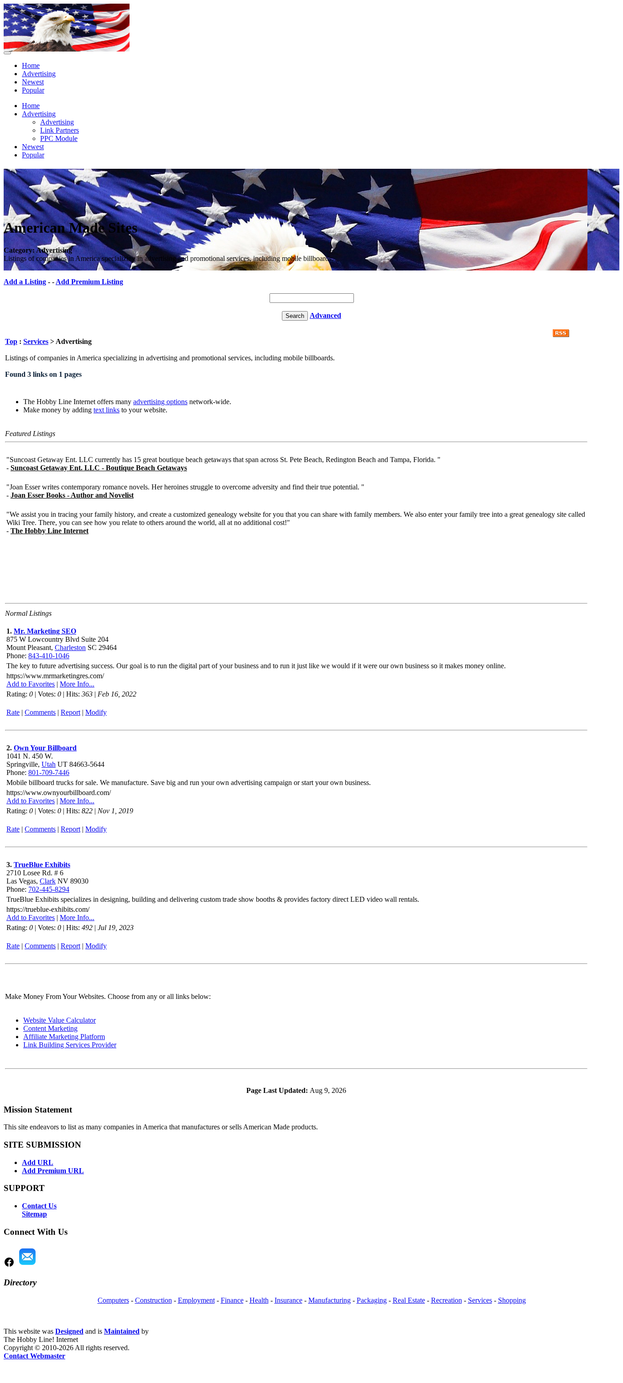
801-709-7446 (48, 772)
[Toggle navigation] (7, 53)
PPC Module (59, 138)
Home (31, 65)
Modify (96, 712)
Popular (33, 90)
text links (106, 410)
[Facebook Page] (9, 1265)
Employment (196, 1300)
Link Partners (59, 130)
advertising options (160, 402)
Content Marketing (50, 1028)
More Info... (77, 684)
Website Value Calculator (59, 1020)
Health (259, 1300)
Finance (232, 1300)
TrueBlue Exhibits (42, 864)
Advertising (39, 74)
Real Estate (409, 1300)
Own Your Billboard (45, 748)
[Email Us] (27, 1265)
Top (11, 341)
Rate (13, 712)
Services (35, 341)
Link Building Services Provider (69, 1045)
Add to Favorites (30, 684)
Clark (48, 881)
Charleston (70, 647)
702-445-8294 (48, 889)
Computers (113, 1300)
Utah (49, 764)
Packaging (372, 1300)
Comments (40, 712)
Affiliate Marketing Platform (64, 1036)
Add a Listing (25, 282)
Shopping (512, 1300)
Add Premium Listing (89, 282)
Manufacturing (329, 1300)
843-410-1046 (48, 656)
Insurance (288, 1300)
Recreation (446, 1300)
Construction (153, 1300)
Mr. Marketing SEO (45, 631)
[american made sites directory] (67, 49)
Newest (33, 82)
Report (70, 712)
